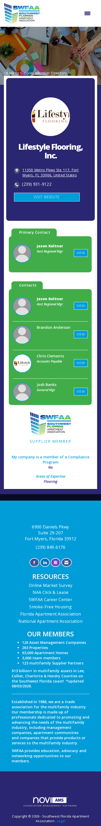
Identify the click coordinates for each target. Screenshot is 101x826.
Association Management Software (50, 806)
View (81, 253)
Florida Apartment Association (50, 614)
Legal (61, 821)
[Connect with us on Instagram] (55, 562)
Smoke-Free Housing (50, 607)
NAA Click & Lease (50, 592)
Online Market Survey (50, 585)
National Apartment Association (50, 621)
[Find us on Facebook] (34, 562)
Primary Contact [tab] (34, 232)
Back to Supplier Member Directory (36, 73)
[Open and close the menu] (68, 13)
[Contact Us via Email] (66, 562)
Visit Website (47, 197)
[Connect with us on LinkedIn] (45, 562)
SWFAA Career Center (50, 599)
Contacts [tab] (27, 285)
